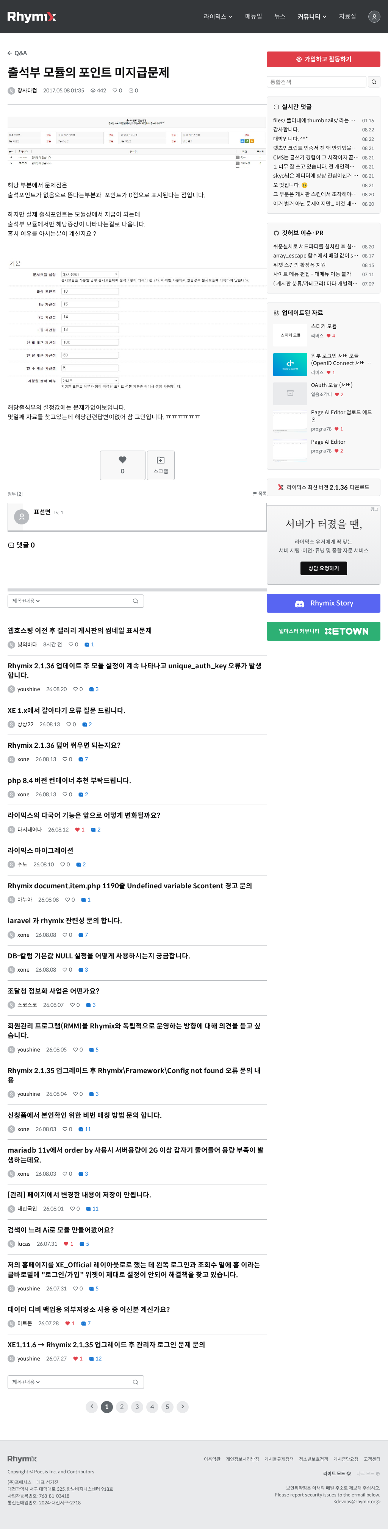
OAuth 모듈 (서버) (332, 385)
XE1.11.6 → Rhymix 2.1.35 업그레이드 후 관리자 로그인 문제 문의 (106, 1345)
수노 (22, 864)
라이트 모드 (334, 1473)
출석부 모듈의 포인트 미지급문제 (88, 72)
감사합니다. (286, 129)
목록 (262, 493)
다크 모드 (366, 1473)
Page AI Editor (328, 441)
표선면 (42, 512)
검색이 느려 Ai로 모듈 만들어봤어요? (61, 1230)
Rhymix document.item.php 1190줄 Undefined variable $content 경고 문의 (130, 886)
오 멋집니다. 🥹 (290, 185)
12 (98, 1358)
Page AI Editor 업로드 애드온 (341, 416)
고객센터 (372, 1459)
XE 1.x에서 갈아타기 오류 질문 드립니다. (66, 711)
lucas (24, 1243)
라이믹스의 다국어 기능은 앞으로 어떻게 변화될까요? (84, 815)
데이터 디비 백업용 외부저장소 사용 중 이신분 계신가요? (89, 1310)
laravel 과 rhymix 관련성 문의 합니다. (65, 921)
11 (87, 1129)
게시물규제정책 (279, 1459)
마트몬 (24, 1323)
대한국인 (27, 1208)
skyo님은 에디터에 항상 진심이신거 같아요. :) (323, 175)
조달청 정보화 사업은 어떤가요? (53, 991)
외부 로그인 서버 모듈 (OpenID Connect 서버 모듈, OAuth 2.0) (341, 360)
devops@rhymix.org (357, 1501)
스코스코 (27, 1005)
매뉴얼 (253, 16)
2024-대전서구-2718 (60, 1503)
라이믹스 (216, 17)
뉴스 (280, 16)
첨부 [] (15, 494)
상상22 (25, 724)
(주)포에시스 (19, 1482)
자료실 (347, 16)
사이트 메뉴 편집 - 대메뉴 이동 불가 (312, 274)
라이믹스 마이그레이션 (41, 851)
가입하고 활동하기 (327, 59)
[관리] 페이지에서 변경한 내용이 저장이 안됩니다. (79, 1195)
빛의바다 (27, 644)
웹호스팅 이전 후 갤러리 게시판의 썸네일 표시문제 (80, 631)
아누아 (24, 899)
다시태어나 (29, 829)
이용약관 (212, 1459)
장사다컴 (27, 90)
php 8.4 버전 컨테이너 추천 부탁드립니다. (69, 781)
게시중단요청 (345, 1459)
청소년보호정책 (313, 1459)
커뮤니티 (310, 17)
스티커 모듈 (324, 326)
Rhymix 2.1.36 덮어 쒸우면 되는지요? (64, 745)
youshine (28, 689)
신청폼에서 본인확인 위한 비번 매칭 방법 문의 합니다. (85, 1115)
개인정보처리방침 (242, 1459)
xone (23, 759)
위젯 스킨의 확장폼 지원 (299, 265)
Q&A (20, 53)
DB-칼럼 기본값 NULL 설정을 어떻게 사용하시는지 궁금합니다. (99, 956)
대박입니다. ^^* (290, 139)
